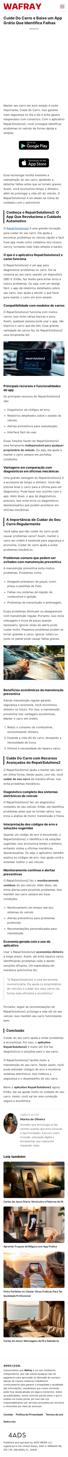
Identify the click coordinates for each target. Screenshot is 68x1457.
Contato (8, 1414)
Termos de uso (54, 1414)
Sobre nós (9, 1421)
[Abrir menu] (62, 6)
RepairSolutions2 (17, 228)
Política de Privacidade (29, 1414)
